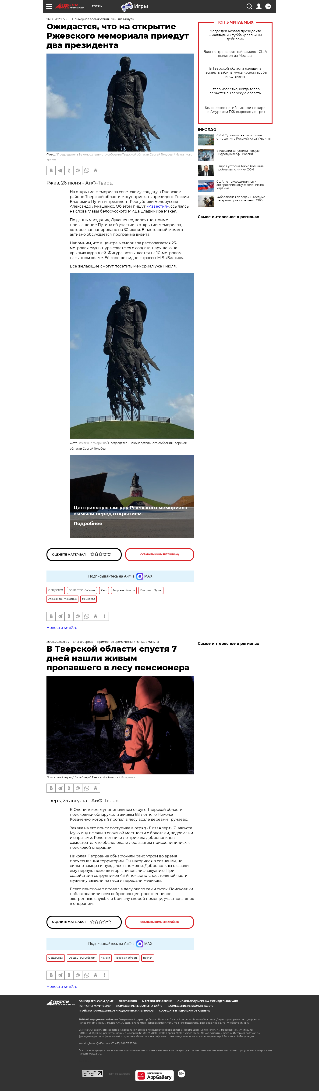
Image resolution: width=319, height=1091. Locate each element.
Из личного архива (92, 443)
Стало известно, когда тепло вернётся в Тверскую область (235, 91)
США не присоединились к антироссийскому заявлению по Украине (240, 185)
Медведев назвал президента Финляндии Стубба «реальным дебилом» (235, 35)
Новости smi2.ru (62, 627)
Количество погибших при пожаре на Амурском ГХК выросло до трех (235, 110)
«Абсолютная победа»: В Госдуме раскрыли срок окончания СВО (240, 198)
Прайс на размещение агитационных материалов (116, 1010)
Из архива (128, 777)
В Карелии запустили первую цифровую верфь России (237, 152)
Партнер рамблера (119, 1073)
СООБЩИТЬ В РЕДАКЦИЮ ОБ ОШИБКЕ (184, 1010)
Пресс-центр (128, 1001)
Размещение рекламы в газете (190, 1006)
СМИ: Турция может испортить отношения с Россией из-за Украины (243, 137)
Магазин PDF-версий (157, 1001)
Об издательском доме (96, 1001)
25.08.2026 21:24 (57, 641)
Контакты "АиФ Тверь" (94, 1006)
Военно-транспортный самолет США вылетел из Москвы (235, 54)
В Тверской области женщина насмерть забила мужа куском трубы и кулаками (235, 73)
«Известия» (157, 206)
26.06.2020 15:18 (57, 19)
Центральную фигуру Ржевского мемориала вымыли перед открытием (130, 511)
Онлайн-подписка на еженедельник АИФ (207, 1001)
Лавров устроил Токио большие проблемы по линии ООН (239, 168)
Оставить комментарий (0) (159, 554)
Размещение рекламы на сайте (139, 1006)
